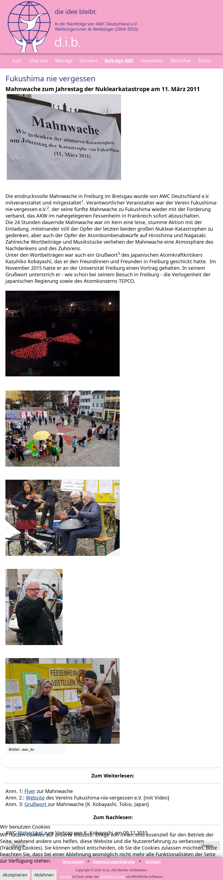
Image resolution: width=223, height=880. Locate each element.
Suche (204, 61)
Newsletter (152, 61)
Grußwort (36, 804)
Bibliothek (181, 61)
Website (35, 797)
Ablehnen (44, 875)
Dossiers (89, 61)
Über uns (38, 61)
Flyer (29, 791)
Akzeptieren (15, 875)
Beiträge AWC (119, 61)
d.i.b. (17, 61)
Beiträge (64, 61)
